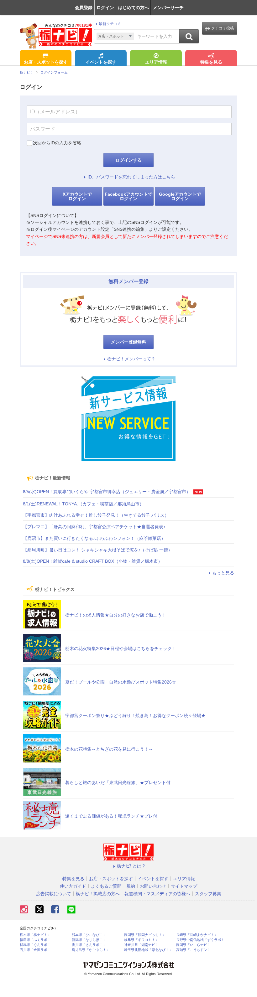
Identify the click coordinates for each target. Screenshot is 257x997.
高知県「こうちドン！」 (195, 950)
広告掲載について (53, 893)
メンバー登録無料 (128, 341)
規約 (130, 886)
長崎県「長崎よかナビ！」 (197, 935)
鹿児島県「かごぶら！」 (91, 950)
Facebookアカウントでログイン (128, 196)
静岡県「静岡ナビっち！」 (144, 935)
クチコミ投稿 (222, 28)
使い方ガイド (73, 886)
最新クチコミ (110, 24)
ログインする (128, 160)
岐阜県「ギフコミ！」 (141, 940)
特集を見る (211, 62)
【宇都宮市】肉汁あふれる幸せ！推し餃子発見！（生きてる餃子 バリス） (96, 515)
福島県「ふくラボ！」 (37, 940)
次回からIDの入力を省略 (57, 142)
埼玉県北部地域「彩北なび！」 (148, 950)
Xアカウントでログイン (77, 196)
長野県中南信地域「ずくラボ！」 (202, 940)
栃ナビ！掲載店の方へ (98, 893)
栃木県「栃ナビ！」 (35, 935)
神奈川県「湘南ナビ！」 (143, 945)
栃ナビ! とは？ (131, 865)
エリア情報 (156, 62)
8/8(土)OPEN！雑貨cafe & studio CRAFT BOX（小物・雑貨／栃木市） (92, 561)
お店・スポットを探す (46, 62)
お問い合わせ (153, 886)
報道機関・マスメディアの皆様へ (157, 893)
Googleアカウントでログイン (180, 196)
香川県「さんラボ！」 (89, 945)
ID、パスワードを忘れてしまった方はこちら (131, 176)
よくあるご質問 (106, 886)
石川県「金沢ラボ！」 (37, 950)
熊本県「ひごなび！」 (89, 935)
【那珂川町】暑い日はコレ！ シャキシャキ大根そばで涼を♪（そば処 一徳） (97, 549)
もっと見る (223, 572)
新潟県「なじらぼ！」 (89, 940)
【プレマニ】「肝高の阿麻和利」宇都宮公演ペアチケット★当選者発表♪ (94, 526)
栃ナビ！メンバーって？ (131, 358)
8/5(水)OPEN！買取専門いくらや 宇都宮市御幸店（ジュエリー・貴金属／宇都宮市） (107, 491)
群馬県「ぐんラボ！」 (37, 945)
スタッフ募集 (208, 893)
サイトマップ (184, 886)
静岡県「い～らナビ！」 (195, 945)
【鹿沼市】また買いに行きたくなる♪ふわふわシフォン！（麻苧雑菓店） (94, 538)
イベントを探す (101, 62)
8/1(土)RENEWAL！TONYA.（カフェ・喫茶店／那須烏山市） (83, 503)
